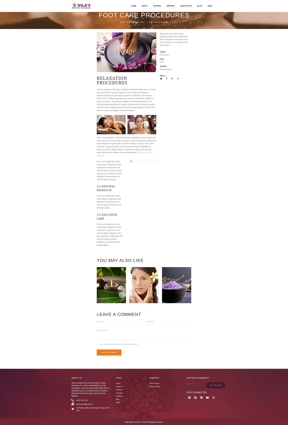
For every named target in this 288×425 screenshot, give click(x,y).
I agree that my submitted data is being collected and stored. (118, 344)
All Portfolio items (135, 22)
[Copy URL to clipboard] (178, 78)
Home (122, 22)
